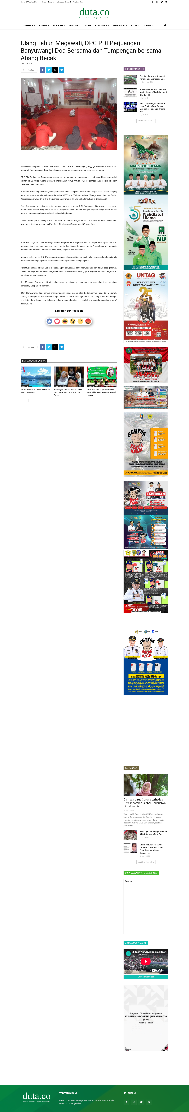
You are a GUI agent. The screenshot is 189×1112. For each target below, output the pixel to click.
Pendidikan (101, 25)
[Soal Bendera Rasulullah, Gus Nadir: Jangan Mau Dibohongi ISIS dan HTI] (130, 93)
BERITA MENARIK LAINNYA (34, 361)
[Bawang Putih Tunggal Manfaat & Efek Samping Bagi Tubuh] (130, 835)
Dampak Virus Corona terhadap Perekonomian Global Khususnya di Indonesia (145, 803)
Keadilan (58, 25)
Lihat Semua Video (146, 977)
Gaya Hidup (119, 25)
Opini (126, 795)
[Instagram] (157, 2)
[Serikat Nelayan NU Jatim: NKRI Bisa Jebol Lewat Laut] (36, 377)
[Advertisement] (68, 157)
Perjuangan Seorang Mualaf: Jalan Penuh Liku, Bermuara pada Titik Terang (68, 392)
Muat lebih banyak (145, 121)
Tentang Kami (78, 2)
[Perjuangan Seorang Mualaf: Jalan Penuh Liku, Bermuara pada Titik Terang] (69, 377)
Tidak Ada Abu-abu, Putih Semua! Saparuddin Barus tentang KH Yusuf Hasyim (101, 392)
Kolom (147, 25)
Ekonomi (73, 25)
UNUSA (88, 25)
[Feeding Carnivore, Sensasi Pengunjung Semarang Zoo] (130, 79)
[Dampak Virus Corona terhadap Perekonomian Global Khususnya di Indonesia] (146, 785)
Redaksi (51, 2)
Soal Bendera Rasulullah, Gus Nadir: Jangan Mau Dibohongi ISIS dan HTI (153, 92)
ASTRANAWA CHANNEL (135, 943)
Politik (43, 25)
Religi (134, 25)
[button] (165, 25)
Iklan (44, 2)
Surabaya (24, 386)
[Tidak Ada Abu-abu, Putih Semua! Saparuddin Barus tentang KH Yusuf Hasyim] (102, 377)
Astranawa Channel (64, 2)
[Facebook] (153, 2)
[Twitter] (162, 2)
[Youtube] (166, 2)
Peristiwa (28, 25)
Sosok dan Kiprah (61, 386)
